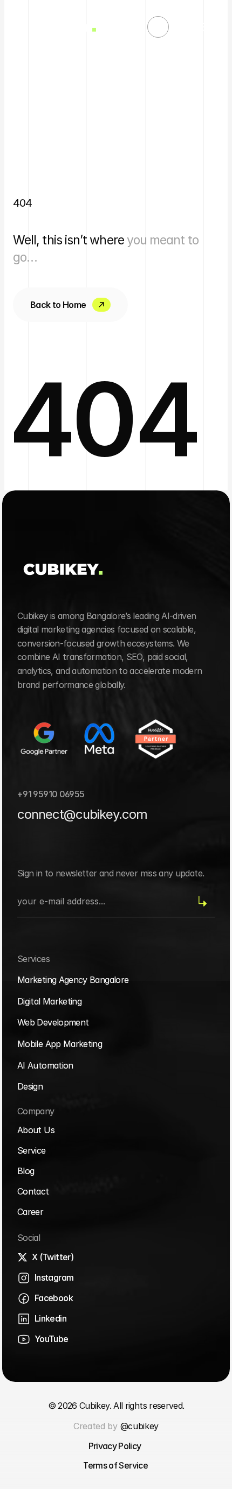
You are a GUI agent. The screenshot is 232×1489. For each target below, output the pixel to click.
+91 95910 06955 (50, 794)
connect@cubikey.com (82, 814)
